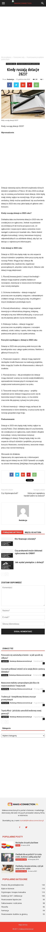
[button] (42, 3)
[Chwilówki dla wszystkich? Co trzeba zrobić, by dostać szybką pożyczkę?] (7, 857)
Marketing (5, 689)
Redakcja (10, 79)
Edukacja (4, 675)
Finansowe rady (11, 64)
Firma (18, 845)
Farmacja (5, 910)
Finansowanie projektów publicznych (28, 64)
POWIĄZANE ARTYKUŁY (12, 532)
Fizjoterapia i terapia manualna (13, 892)
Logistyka (5, 661)
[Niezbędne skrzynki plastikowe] (7, 845)
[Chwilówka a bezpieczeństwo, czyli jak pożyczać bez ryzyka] (7, 869)
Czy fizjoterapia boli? (9, 493)
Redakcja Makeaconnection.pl (21, 661)
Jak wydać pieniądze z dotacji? (29, 562)
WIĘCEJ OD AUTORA (33, 532)
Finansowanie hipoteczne (11, 899)
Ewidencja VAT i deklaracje (11, 896)
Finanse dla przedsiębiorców (12, 885)
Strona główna (6, 57)
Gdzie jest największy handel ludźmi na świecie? (34, 494)
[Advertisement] (23, 31)
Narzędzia (5, 703)
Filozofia (4, 907)
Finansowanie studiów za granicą (14, 914)
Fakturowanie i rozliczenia (11, 903)
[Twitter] (26, 827)
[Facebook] (19, 827)
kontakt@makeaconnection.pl (32, 820)
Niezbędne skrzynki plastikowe (26, 843)
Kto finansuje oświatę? (25, 539)
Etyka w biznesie (7, 888)
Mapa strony (23, 925)
